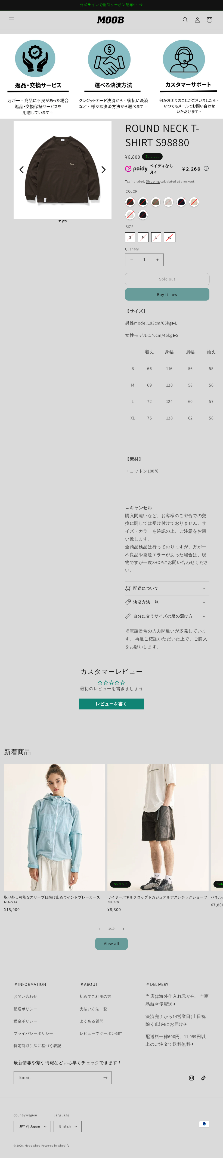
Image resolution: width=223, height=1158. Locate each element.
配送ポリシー (26, 1008)
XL (169, 237)
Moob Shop (33, 1145)
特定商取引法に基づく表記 (37, 1045)
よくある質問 (92, 1021)
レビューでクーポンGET (101, 1033)
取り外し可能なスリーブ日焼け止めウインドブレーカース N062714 (52, 899)
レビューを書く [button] (111, 704)
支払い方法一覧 (93, 1008)
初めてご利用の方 (96, 996)
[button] (11, 20)
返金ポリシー (26, 1021)
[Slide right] (123, 929)
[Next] (104, 169)
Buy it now (167, 294)
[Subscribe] (105, 1077)
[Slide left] (100, 929)
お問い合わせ (26, 996)
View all (111, 943)
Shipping (153, 181)
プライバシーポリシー (33, 1033)
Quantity (132, 249)
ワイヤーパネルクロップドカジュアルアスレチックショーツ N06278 (157, 899)
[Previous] (21, 169)
